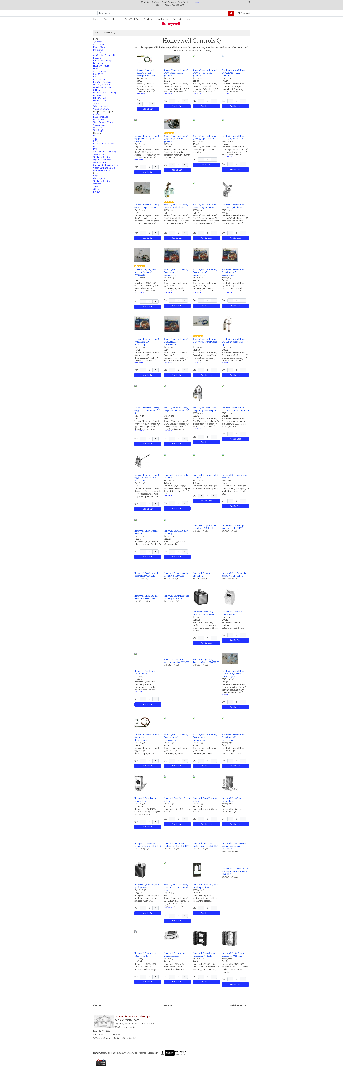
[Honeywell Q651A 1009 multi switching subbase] (197, 869)
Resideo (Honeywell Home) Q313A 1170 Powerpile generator (234, 73)
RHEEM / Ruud (99, 98)
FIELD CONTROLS (101, 66)
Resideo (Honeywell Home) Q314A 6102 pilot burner (205, 206)
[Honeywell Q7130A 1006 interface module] (148, 933)
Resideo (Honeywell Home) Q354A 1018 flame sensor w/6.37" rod (146, 478)
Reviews (96, 192)
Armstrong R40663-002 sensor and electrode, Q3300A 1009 (145, 272)
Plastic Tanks (99, 119)
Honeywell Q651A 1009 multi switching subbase (205, 886)
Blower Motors (99, 47)
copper (96, 138)
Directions (132, 1052)
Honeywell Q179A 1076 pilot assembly (234, 476)
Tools (95, 186)
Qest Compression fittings (105, 152)
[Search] (231, 13)
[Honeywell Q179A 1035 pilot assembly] (177, 456)
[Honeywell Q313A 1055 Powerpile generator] (144, 59)
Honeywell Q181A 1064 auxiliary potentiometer (203, 613)
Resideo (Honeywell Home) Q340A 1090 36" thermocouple (146, 342)
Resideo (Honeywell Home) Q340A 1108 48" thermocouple (176, 342)
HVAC (105, 19)
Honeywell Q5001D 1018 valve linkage (177, 799)
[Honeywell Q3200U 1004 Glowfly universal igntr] (230, 658)
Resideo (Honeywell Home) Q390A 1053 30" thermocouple (176, 737)
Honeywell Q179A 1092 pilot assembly (146, 532)
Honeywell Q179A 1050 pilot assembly (205, 476)
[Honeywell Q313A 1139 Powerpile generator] (206, 59)
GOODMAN (98, 74)
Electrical (116, 19)
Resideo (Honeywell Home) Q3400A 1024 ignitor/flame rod (205, 342)
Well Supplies (99, 130)
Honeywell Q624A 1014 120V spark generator (146, 886)
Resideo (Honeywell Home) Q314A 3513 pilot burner (205, 137)
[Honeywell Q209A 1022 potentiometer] (230, 597)
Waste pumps (99, 125)
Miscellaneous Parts (102, 87)
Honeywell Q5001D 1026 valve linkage (206, 799)
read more (141, 93)
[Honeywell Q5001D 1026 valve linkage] (206, 778)
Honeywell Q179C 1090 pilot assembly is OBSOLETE (234, 574)
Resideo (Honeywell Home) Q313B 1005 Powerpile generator (176, 139)
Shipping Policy (118, 1052)
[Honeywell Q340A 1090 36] (142, 323)
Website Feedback (239, 1005)
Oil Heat (96, 90)
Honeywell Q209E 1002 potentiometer (144, 672)
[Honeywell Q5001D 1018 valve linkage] (177, 778)
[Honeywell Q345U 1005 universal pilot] (198, 392)
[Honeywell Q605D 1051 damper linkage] (230, 783)
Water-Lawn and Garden (104, 168)
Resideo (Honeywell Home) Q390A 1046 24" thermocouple (146, 737)
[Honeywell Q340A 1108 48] (172, 324)
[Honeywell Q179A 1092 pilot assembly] (148, 521)
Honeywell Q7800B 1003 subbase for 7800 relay (233, 954)
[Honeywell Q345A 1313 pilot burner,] (148, 387)
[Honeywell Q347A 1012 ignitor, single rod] (235, 387)
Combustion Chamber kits (105, 55)
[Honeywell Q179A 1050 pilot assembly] (206, 456)
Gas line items (99, 71)
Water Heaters (99, 162)
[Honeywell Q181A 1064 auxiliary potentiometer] (201, 597)
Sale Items (97, 184)
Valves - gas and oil (101, 106)
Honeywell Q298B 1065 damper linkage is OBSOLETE (206, 661)
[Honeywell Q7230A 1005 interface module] (172, 935)
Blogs (95, 176)
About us (97, 1005)
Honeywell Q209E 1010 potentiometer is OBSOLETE (176, 661)
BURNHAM (98, 50)
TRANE (96, 103)
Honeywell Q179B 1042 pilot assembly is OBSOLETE (205, 527)
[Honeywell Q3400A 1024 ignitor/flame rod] (201, 321)
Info (188, 19)
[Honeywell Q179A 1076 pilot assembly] (235, 456)
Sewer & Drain (99, 154)
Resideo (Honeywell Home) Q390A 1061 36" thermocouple (234, 737)
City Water (98, 114)
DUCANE (97, 58)
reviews (195, 2)
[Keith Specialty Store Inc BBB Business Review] (173, 1052)
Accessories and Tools (103, 170)
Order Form (153, 1052)
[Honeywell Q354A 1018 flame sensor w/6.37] (142, 460)
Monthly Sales (162, 19)
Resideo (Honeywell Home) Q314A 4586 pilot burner (146, 206)
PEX (95, 146)
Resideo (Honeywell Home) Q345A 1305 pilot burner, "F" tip (235, 342)
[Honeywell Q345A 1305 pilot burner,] (227, 324)
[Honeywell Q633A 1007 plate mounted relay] (177, 866)
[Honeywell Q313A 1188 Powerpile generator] (148, 122)
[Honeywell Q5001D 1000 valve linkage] (140, 783)
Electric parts (99, 178)
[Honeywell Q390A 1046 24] (142, 722)
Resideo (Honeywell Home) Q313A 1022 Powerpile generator (176, 73)
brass (95, 135)
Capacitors (98, 52)
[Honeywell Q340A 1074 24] (201, 254)
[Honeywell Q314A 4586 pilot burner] (142, 187)
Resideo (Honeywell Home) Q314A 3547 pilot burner (234, 137)
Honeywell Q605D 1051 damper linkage (232, 799)
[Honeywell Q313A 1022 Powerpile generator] (172, 59)
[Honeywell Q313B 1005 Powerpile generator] (172, 123)
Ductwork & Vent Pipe (103, 60)
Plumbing (147, 19)
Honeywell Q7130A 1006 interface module (145, 954)
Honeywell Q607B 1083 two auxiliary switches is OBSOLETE (234, 846)
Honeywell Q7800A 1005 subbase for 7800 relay (204, 954)
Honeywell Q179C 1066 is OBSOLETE (204, 574)
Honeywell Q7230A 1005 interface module (174, 954)
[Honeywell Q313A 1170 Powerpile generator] (235, 59)
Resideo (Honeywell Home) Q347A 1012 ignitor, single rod (235, 409)
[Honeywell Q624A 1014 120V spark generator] (140, 869)
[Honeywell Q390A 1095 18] (206, 719)
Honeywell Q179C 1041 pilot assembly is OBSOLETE (176, 574)
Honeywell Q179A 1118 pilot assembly (176, 532)
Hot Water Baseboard (102, 82)
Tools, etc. (178, 19)
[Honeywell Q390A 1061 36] (235, 719)
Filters (96, 68)
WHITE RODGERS (101, 109)
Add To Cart (148, 109)
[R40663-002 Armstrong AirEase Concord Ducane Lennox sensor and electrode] (142, 254)
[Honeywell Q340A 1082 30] (230, 254)
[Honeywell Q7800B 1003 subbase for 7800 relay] (230, 938)
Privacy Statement (101, 1052)
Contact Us (166, 1005)
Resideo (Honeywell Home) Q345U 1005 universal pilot (205, 409)
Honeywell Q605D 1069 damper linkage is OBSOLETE (147, 844)
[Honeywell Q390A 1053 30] (177, 719)
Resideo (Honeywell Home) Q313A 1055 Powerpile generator (146, 73)
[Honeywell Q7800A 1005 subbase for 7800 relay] (200, 938)
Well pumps (98, 127)
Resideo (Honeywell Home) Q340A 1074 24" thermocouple (205, 272)
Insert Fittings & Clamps (104, 143)
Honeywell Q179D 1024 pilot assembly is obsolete (176, 597)
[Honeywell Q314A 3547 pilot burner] (235, 121)
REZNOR (97, 95)
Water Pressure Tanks (103, 122)
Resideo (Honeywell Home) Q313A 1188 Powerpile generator (146, 139)
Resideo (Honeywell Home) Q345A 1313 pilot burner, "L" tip (147, 411)
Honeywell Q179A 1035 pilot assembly (176, 476)
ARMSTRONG (99, 44)
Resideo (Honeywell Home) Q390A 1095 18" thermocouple (205, 737)
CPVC (95, 141)
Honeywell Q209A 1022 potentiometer (232, 613)
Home (96, 19)
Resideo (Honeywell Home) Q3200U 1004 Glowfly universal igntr (234, 674)
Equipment (98, 63)
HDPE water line (100, 117)
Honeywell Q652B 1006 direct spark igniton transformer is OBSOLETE (235, 872)
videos (96, 189)
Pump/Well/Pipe (132, 19)
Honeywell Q (109, 32)
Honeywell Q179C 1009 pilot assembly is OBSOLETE (147, 574)
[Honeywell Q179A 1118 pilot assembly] (177, 521)
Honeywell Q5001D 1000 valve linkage (145, 799)
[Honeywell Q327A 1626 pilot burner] (227, 189)
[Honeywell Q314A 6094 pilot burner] (169, 189)
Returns (142, 1052)
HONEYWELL (99, 79)
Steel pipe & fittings (102, 157)
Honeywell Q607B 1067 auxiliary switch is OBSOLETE (206, 844)
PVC (95, 149)
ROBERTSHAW (100, 101)
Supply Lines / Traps (102, 160)
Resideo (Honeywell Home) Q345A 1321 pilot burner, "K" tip (176, 411)
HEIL (95, 76)
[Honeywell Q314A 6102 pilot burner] (206, 184)
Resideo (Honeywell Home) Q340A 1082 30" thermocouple (234, 272)
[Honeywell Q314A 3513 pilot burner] (206, 121)
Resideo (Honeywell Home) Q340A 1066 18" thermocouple (176, 272)
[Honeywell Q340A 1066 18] (172, 255)
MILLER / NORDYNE (102, 85)
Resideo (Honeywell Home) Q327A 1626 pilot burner (234, 206)
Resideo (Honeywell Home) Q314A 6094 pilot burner (176, 206)
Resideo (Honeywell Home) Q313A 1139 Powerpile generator (205, 73)
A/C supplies (99, 42)
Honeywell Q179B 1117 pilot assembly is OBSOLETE (234, 527)
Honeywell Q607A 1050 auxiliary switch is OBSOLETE (177, 844)
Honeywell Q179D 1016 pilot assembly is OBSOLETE (146, 597)
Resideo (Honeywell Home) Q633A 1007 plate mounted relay (176, 888)
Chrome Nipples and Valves (105, 165)
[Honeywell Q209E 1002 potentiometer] (148, 655)
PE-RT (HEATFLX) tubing (104, 93)
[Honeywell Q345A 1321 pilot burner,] (177, 387)
